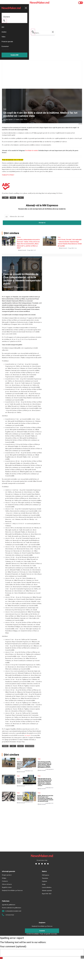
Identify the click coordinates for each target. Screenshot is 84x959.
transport (20, 746)
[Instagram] (42, 863)
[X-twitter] (39, 863)
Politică (19, 237)
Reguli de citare (7, 887)
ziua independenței (29, 746)
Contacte (5, 881)
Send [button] (1, 958)
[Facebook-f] (36, 863)
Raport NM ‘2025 (46, 893)
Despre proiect (7, 875)
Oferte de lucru (7, 884)
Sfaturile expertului (47, 890)
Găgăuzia (44, 881)
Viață (4, 109)
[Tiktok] (45, 863)
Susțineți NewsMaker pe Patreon (12, 890)
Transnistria (45, 878)
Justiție (44, 884)
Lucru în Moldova (46, 887)
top (20, 197)
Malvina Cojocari (8, 119)
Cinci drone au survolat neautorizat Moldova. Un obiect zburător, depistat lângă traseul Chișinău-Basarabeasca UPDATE (44, 764)
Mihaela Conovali (22, 250)
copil (5, 197)
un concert (27, 735)
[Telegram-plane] (48, 863)
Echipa (4, 878)
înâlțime (13, 197)
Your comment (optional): (13, 946)
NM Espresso (45, 875)
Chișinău (5, 746)
